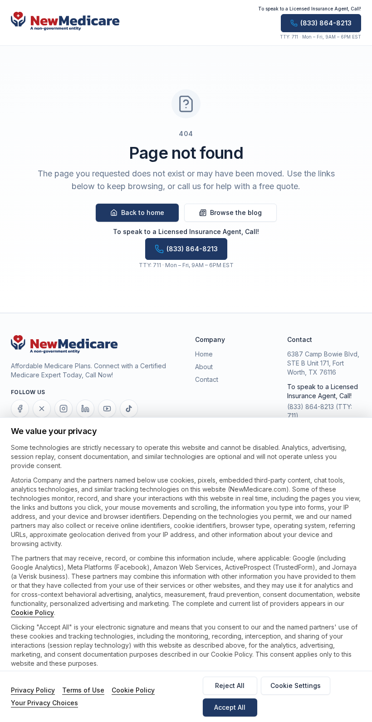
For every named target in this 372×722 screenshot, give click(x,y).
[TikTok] (129, 409)
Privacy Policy (33, 690)
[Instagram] (63, 409)
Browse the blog (236, 212)
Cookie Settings (295, 685)
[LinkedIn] (85, 409)
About (204, 367)
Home (204, 354)
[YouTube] (107, 409)
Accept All (229, 707)
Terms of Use (83, 690)
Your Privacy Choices (44, 703)
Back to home (142, 212)
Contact (206, 379)
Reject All (230, 685)
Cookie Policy (32, 612)
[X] (42, 409)
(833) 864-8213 (310, 406)
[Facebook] (20, 409)
